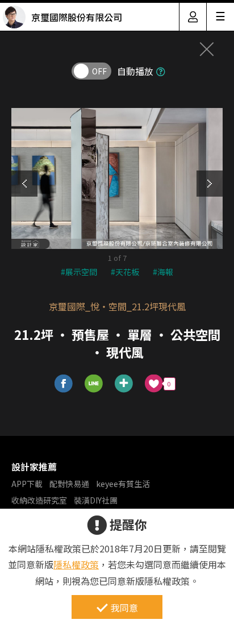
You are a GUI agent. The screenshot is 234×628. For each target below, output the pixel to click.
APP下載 (27, 483)
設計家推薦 (34, 466)
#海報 (163, 271)
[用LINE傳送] (94, 384)
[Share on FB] (64, 384)
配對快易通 (69, 483)
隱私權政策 (76, 564)
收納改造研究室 (39, 500)
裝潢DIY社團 (96, 500)
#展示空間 (79, 271)
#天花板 (125, 271)
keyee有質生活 (123, 483)
